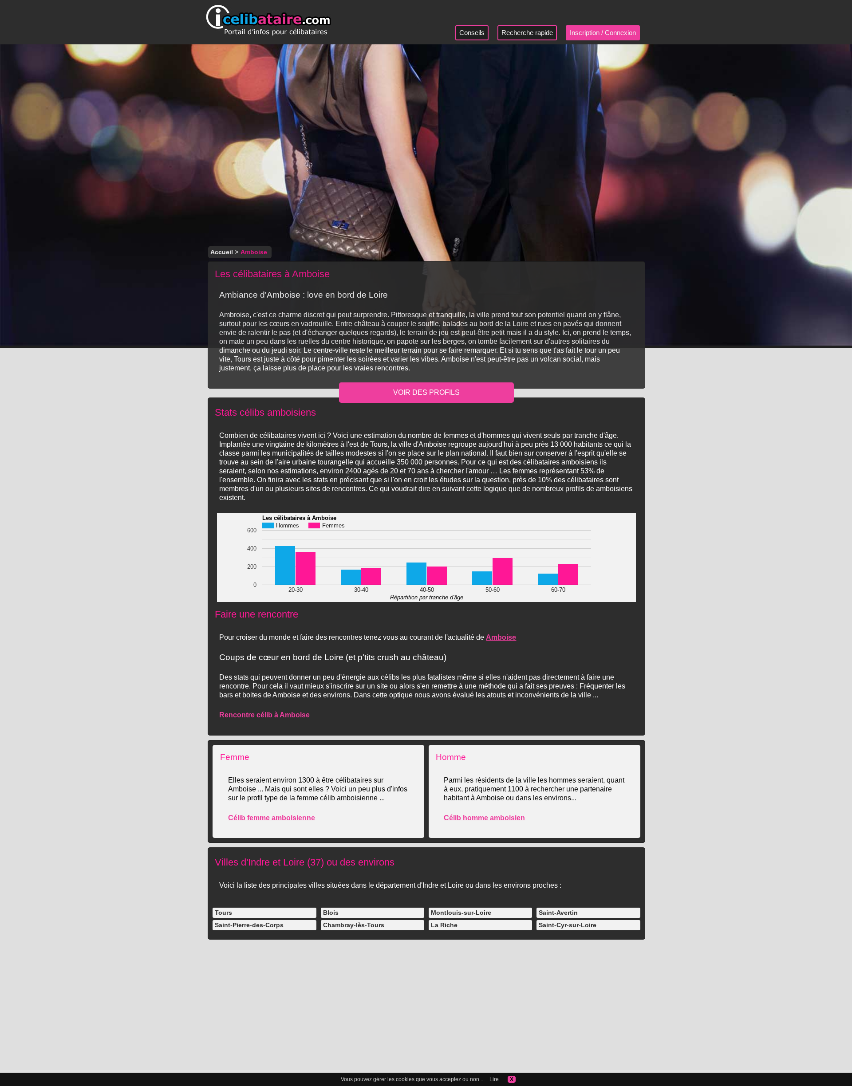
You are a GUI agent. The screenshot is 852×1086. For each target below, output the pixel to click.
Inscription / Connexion (603, 32)
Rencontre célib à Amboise (264, 715)
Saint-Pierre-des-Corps (249, 925)
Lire (494, 1079)
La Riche (444, 925)
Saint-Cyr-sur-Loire (567, 925)
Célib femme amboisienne (271, 818)
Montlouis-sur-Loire (461, 912)
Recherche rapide (527, 32)
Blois (331, 912)
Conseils (472, 32)
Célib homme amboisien (484, 818)
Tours (223, 912)
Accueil (221, 252)
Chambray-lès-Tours (353, 925)
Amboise (501, 637)
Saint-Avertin (558, 912)
